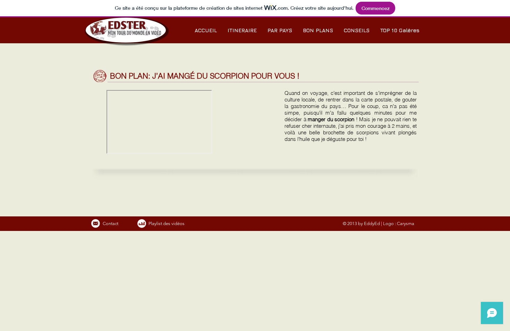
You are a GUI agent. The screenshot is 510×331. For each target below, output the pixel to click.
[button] (279, 30)
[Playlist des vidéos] (141, 223)
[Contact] (95, 223)
